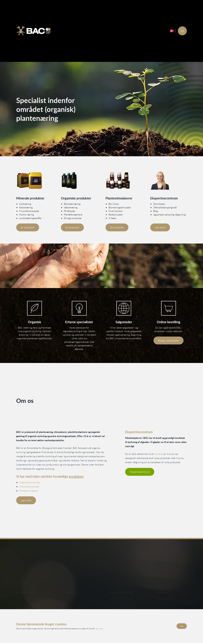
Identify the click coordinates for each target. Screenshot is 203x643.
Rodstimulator (115, 214)
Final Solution (115, 211)
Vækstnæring (70, 207)
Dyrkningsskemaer (122, 598)
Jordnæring (25, 204)
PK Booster (69, 211)
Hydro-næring (26, 214)
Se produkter (28, 227)
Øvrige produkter (73, 218)
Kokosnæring (26, 207)
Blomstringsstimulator (119, 207)
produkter (76, 476)
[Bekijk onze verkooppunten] (124, 308)
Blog (155, 211)
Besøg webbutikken (168, 340)
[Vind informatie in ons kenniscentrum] (79, 308)
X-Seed (112, 218)
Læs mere (160, 227)
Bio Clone (113, 204)
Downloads (159, 204)
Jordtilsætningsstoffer (30, 218)
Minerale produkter (29, 486)
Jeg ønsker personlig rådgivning (169, 214)
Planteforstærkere (73, 214)
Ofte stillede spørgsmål (165, 207)
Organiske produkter (29, 482)
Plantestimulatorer (28, 490)
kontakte (158, 454)
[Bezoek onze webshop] (168, 308)
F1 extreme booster (29, 211)
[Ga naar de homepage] (33, 31)
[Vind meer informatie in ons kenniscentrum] (168, 180)
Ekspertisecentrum (140, 472)
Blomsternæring (72, 204)
